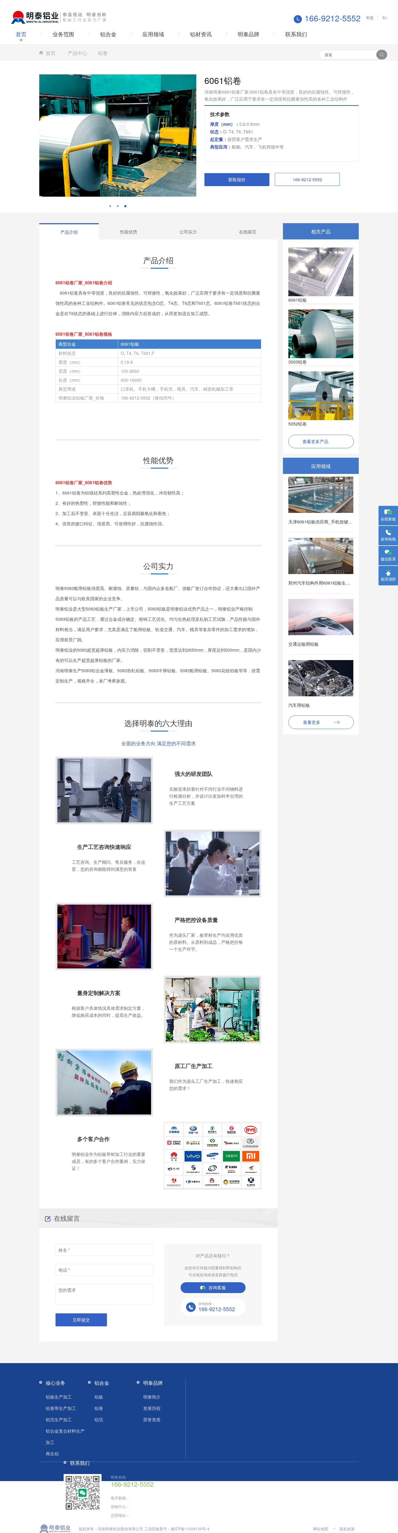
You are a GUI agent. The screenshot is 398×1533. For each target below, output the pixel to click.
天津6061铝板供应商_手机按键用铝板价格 (329, 522)
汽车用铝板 (299, 705)
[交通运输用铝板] (320, 624)
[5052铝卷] (320, 395)
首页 (21, 34)
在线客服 (388, 519)
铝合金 (108, 34)
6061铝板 (297, 300)
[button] (110, 206)
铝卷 (103, 52)
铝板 (98, 1397)
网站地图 (320, 1528)
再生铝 (52, 1453)
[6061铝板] (320, 271)
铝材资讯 (201, 34)
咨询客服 (217, 1287)
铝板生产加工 (59, 1397)
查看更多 (311, 722)
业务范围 (63, 34)
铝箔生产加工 (59, 1419)
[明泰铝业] (60, 16)
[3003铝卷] (320, 333)
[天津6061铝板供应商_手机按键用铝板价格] (320, 500)
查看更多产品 (315, 441)
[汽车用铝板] (320, 685)
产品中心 (77, 52)
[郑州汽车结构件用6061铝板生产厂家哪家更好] (320, 557)
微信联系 (388, 559)
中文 (370, 17)
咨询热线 (388, 539)
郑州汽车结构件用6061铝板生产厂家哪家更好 (332, 583)
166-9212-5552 (307, 179)
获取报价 (237, 179)
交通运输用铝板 (303, 644)
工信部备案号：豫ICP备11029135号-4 (176, 1528)
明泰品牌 (248, 34)
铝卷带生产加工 (61, 1408)
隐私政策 (347, 1528)
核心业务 (55, 1382)
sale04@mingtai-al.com (151, 1498)
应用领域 (153, 34)
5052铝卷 (297, 424)
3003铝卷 (297, 362)
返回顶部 (388, 579)
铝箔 (98, 1419)
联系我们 (296, 34)
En (385, 17)
